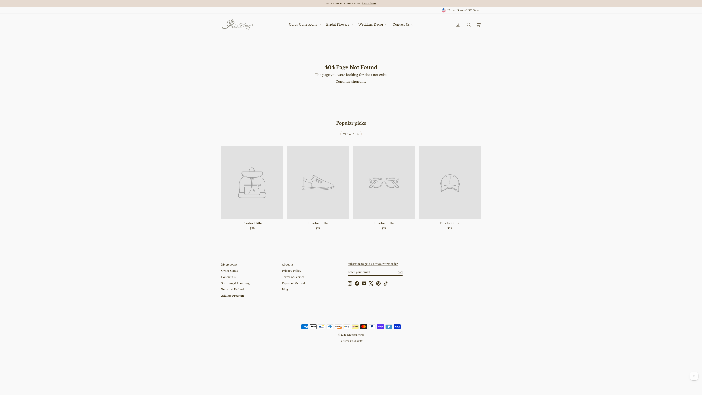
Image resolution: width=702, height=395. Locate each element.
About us (287, 264)
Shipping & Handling (235, 283)
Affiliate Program (232, 295)
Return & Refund (232, 289)
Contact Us (401, 25)
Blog (285, 289)
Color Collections (303, 25)
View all (351, 134)
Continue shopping (351, 82)
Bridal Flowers (338, 25)
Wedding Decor (371, 25)
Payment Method (293, 283)
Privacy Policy (291, 270)
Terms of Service (293, 277)
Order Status (229, 270)
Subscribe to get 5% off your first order (373, 264)
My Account (229, 264)
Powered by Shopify (351, 341)
